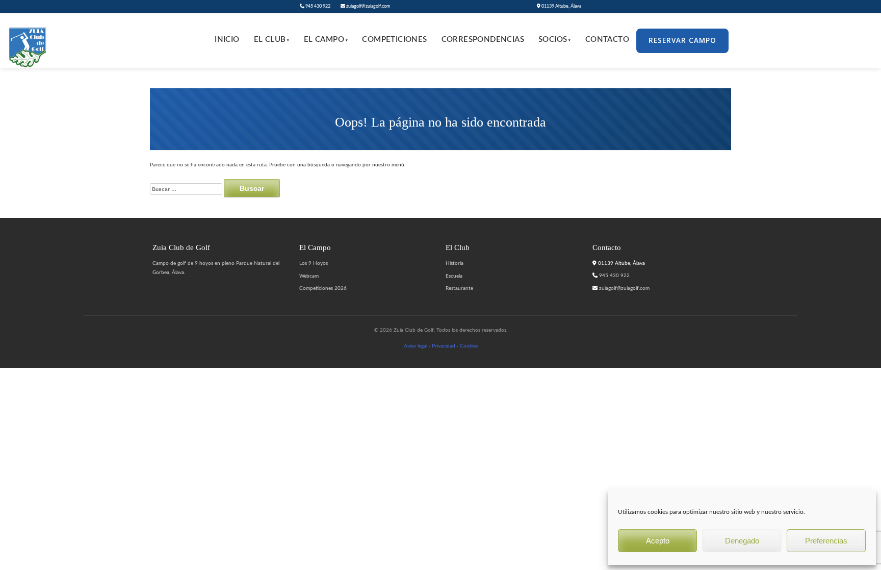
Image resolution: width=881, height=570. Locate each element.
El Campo (326, 39)
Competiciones (394, 39)
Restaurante (459, 288)
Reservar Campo (682, 40)
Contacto (607, 39)
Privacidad (443, 346)
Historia (454, 263)
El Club (272, 39)
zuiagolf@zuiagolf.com (367, 6)
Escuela (454, 276)
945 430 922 (317, 6)
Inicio (227, 39)
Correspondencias (483, 39)
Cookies (469, 346)
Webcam (309, 276)
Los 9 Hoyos (313, 263)
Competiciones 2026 (323, 288)
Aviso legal (415, 346)
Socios (554, 39)
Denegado (742, 540)
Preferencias (826, 540)
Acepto (657, 540)
